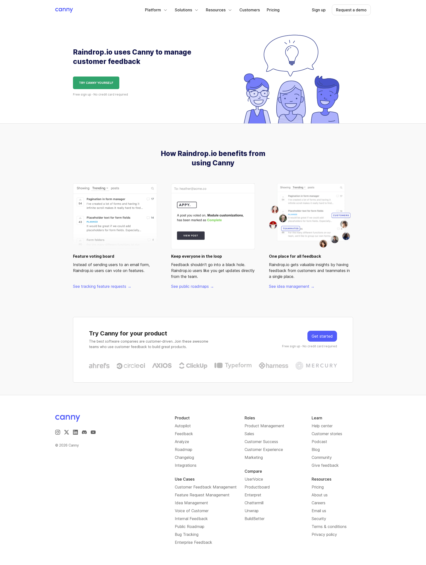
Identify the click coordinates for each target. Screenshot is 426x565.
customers (249, 9)
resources (216, 9)
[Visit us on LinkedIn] (75, 432)
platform (153, 9)
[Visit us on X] (66, 432)
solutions (183, 9)
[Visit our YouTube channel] (93, 432)
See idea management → (292, 286)
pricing (273, 9)
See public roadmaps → (192, 286)
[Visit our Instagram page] (57, 432)
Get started (322, 336)
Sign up (319, 9)
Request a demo (351, 9)
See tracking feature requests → (102, 286)
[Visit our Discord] (84, 432)
